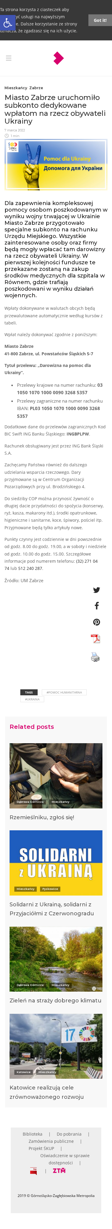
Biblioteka (32, 1134)
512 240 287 (30, 568)
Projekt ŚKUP (41, 1148)
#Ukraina (32, 699)
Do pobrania (69, 1134)
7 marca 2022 (14, 130)
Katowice (23, 1072)
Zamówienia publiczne (51, 1141)
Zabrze (36, 88)
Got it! (100, 20)
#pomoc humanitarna (64, 692)
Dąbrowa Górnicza (30, 801)
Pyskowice (50, 888)
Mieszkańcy (15, 88)
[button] (8, 23)
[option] (56, 784)
